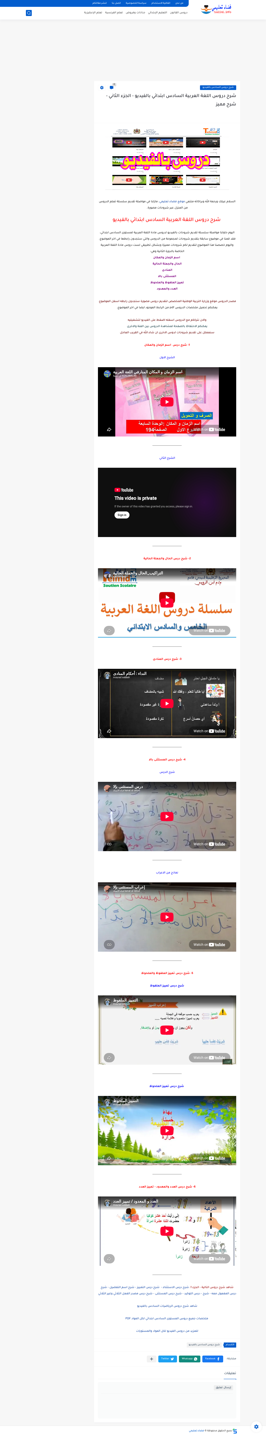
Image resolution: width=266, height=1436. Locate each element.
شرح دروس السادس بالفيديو (218, 87)
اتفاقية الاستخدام (160, 3)
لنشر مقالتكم (99, 3)
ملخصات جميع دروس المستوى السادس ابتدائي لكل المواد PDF (167, 1318)
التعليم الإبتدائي (157, 12)
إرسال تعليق (223, 1387)
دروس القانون (179, 12)
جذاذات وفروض (135, 12)
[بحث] (29, 13)
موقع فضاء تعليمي (172, 201)
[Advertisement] (133, 50)
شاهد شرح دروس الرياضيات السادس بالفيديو (167, 1306)
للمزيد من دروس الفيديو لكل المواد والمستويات (167, 1331)
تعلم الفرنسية (114, 12)
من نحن (179, 3)
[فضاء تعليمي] (215, 9)
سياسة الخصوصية (136, 3)
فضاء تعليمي (196, 1431)
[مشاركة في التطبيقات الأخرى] (151, 1359)
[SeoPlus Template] (235, 1431)
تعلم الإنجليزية (93, 12)
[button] (212, 1359)
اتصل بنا (116, 3)
